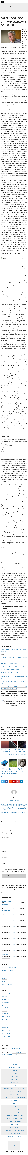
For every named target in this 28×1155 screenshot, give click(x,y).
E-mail (4, 857)
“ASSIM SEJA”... (6, 955)
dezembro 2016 (6, 1033)
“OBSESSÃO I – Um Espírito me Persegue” (14, 1130)
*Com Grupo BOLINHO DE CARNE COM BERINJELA (15, 1097)
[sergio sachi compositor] (2, 2)
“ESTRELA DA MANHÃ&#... (9, 919)
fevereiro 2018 (6, 1016)
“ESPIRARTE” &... (6, 949)
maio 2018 (5, 1008)
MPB (17, 811)
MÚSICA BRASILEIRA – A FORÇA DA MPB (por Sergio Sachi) (13, 753)
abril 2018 (4, 1010)
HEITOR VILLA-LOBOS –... (8, 931)
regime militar (19, 812)
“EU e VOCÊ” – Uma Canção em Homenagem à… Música (13, 1049)
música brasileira (23, 811)
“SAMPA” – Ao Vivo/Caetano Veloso (10, 673)
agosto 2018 (5, 1002)
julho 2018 (5, 1005)
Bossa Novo (11, 805)
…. (14, 1148)
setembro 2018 (6, 999)
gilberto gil (10, 807)
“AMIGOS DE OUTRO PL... (8, 943)
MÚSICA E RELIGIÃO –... (8, 901)
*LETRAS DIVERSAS (14, 1094)
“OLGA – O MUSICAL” (15, 1127)
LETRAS (14, 1085)
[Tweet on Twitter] (3, 781)
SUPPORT (4, 913)
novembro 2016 (6, 1036)
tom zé (24, 812)
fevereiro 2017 (6, 1030)
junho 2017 (5, 1019)
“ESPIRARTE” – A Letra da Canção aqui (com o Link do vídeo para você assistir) (5, 772)
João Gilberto (5, 809)
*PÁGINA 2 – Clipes (14, 1112)
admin (14, 902)
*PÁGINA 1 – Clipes (14, 1109)
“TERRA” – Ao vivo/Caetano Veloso (10, 670)
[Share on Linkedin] (21, 781)
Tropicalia (12, 814)
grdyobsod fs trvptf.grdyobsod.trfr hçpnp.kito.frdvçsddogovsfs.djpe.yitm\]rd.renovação (14, 808)
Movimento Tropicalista (10, 811)
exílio (2, 807)
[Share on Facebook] (6, 781)
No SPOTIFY (15, 1073)
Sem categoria (5, 904)
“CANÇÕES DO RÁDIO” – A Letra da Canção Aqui (22, 770)
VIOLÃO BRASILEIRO (7, 984)
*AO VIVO (15, 1106)
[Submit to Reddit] (10, 781)
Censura (25, 805)
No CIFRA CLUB (14, 1079)
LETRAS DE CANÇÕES (6, 910)
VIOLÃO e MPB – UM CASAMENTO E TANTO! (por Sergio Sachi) (22, 753)
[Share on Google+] (14, 781)
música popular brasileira (7, 812)
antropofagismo (4, 805)
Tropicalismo (18, 814)
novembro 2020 (6, 994)
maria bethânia (11, 809)
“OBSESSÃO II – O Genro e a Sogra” (15, 1133)
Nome (4, 851)
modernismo (19, 809)
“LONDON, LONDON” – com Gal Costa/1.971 (13, 666)
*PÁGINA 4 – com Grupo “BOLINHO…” (14, 1118)
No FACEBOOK (15, 1076)
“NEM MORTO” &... (7, 907)
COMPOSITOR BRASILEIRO (19, 804)
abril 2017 (4, 1025)
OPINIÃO (4, 978)
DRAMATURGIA (14, 1124)
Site (3, 863)
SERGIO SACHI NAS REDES (15, 1067)
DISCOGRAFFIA (14, 1100)
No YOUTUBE (15, 1070)
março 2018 (5, 1013)
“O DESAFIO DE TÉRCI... (8, 937)
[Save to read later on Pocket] (18, 781)
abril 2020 (4, 996)
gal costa (6, 807)
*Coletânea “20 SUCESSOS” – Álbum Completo (15, 1088)
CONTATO (19, 1136)
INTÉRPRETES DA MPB (8, 973)
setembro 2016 (6, 1039)
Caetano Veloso (18, 805)
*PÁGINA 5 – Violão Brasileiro (14, 1121)
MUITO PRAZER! (14, 1064)
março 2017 (5, 1027)
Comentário (6, 837)
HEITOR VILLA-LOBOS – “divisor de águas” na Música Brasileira (13, 771)
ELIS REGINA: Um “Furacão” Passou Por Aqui (5, 751)
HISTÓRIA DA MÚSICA (8, 970)
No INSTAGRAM (14, 1082)
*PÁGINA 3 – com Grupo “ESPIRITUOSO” (15, 1115)
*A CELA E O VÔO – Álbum (15, 1091)
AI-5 (26, 804)
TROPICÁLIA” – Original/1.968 (9, 663)
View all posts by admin (14, 800)
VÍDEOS (15, 1103)
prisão (14, 812)
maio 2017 (5, 1022)
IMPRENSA (10, 1136)
